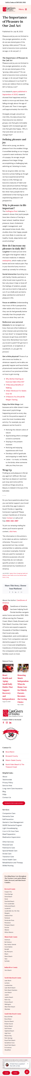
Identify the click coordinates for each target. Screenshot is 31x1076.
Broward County (10, 889)
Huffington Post (11, 211)
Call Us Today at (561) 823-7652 (15, 2)
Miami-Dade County (11, 937)
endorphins (6, 261)
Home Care (16, 575)
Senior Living (5, 577)
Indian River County (11, 967)
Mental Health (23, 575)
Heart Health (10, 575)
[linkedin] (10, 723)
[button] (15, 752)
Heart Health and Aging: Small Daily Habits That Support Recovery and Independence (8, 687)
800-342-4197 (12, 521)
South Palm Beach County (13, 1014)
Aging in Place (13, 573)
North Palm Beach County (13, 978)
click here (12, 531)
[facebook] (3, 723)
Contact (10, 518)
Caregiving (19, 573)
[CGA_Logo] (9, 7)
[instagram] (7, 723)
